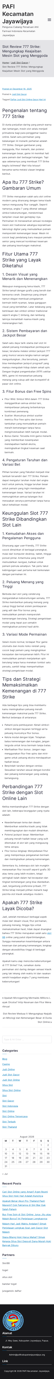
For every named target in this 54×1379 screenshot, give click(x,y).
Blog (4, 1058)
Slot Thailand (9, 1126)
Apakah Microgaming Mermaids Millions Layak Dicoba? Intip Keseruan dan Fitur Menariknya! (26, 1002)
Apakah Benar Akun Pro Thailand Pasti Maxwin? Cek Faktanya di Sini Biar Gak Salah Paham (24, 1205)
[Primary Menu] (49, 20)
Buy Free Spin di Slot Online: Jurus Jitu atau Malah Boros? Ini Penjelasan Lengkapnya (26, 1216)
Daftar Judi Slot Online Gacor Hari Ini (28, 99)
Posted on (17, 89)
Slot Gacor (8, 1100)
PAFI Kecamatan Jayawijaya (18, 14)
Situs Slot (7, 1085)
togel (5, 1270)
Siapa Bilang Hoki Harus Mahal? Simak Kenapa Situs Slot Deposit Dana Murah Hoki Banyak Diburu (26, 1241)
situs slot (7, 1277)
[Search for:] (27, 1039)
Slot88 (6, 1263)
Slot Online (8, 1111)
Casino (6, 1064)
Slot (4, 1095)
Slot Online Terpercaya (15, 1116)
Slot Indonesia (10, 1106)
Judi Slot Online (11, 1079)
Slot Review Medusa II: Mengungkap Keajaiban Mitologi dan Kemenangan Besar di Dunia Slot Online (27, 1017)
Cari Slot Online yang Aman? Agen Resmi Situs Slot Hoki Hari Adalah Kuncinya (25, 1193)
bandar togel (9, 1283)
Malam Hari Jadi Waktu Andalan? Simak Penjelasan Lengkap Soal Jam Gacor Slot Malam (25, 1227)
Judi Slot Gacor (19, 94)
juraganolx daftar (11, 1290)
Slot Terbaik (9, 1121)
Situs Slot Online (11, 1090)
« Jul (5, 1173)
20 (26, 1157)
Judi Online (8, 1069)
